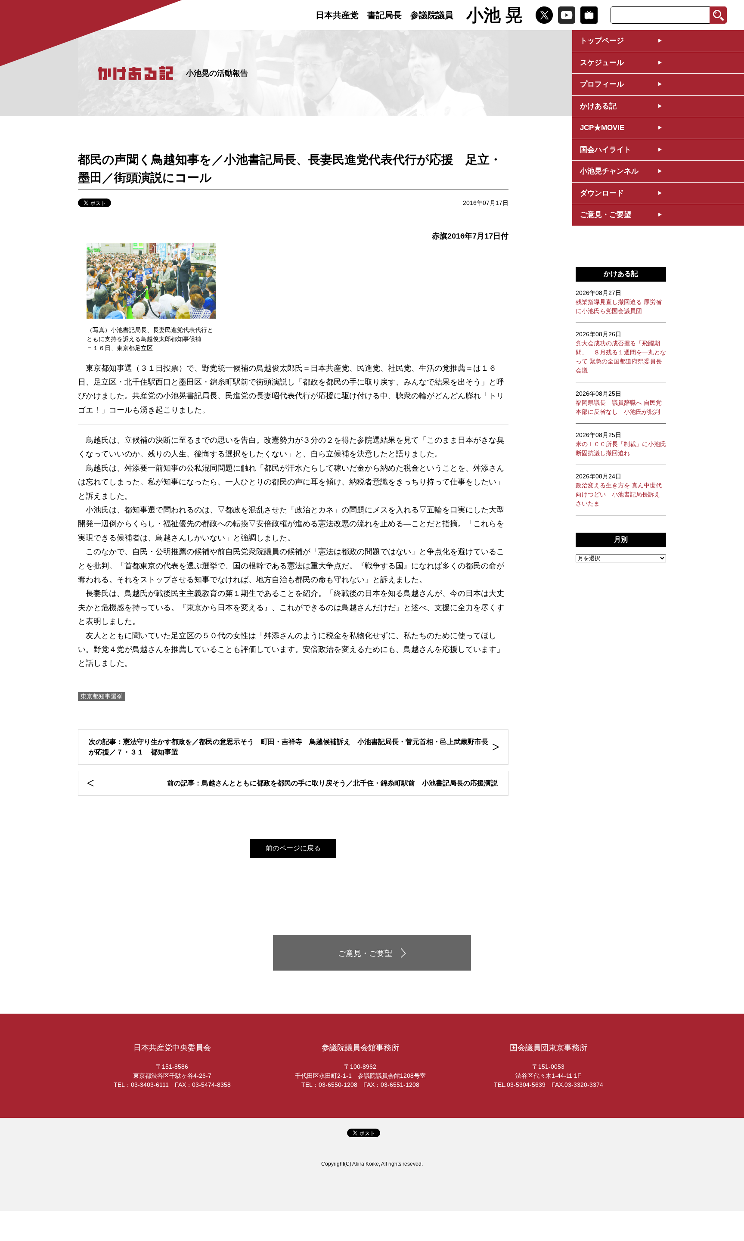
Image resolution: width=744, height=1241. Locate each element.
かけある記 (598, 106)
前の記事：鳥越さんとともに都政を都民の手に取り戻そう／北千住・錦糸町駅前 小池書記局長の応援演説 (332, 783)
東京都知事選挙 (102, 696)
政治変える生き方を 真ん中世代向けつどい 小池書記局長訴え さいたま (619, 490)
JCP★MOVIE (602, 128)
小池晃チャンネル (609, 171)
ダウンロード (602, 193)
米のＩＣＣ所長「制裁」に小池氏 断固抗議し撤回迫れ (621, 443)
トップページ (602, 41)
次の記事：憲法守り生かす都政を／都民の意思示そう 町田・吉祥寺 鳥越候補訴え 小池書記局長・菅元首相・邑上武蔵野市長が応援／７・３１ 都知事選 (288, 747)
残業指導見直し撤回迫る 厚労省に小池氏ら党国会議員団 (619, 301)
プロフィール (602, 84)
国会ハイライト (605, 150)
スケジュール (602, 63)
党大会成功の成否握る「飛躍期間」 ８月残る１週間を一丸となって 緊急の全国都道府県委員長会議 (621, 352)
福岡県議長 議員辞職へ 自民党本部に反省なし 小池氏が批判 (619, 402)
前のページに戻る (293, 848)
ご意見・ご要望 (605, 215)
